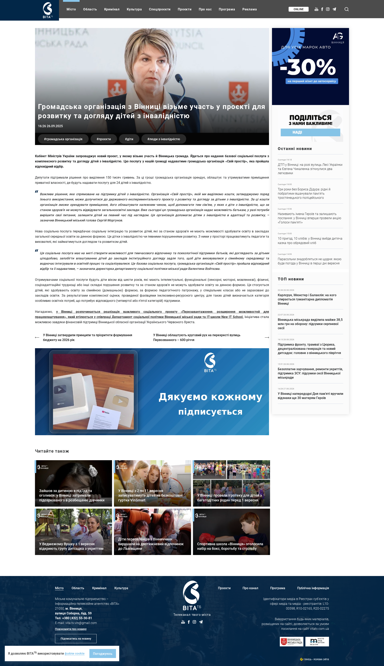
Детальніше (310, 166)
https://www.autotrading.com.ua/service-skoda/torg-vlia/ (310, 66)
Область (90, 9)
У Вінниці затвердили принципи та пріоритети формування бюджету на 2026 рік (87, 337)
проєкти (105, 139)
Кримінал (112, 9)
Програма (227, 9)
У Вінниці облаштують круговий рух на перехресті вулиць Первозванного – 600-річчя (196, 337)
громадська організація (64, 139)
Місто (71, 9)
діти (130, 139)
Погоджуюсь (102, 653)
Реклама (249, 9)
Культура (134, 9)
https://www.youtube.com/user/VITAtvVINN (152, 391)
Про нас (205, 9)
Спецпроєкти (160, 9)
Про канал (250, 588)
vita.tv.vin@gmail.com (81, 623)
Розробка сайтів (321, 659)
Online (299, 9)
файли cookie (75, 653)
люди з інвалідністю (164, 139)
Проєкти (185, 9)
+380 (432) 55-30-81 (77, 618)
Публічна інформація (313, 588)
